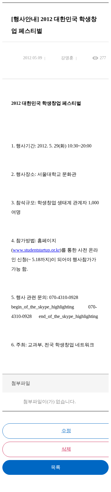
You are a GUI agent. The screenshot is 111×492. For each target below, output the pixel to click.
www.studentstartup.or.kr (36, 250)
